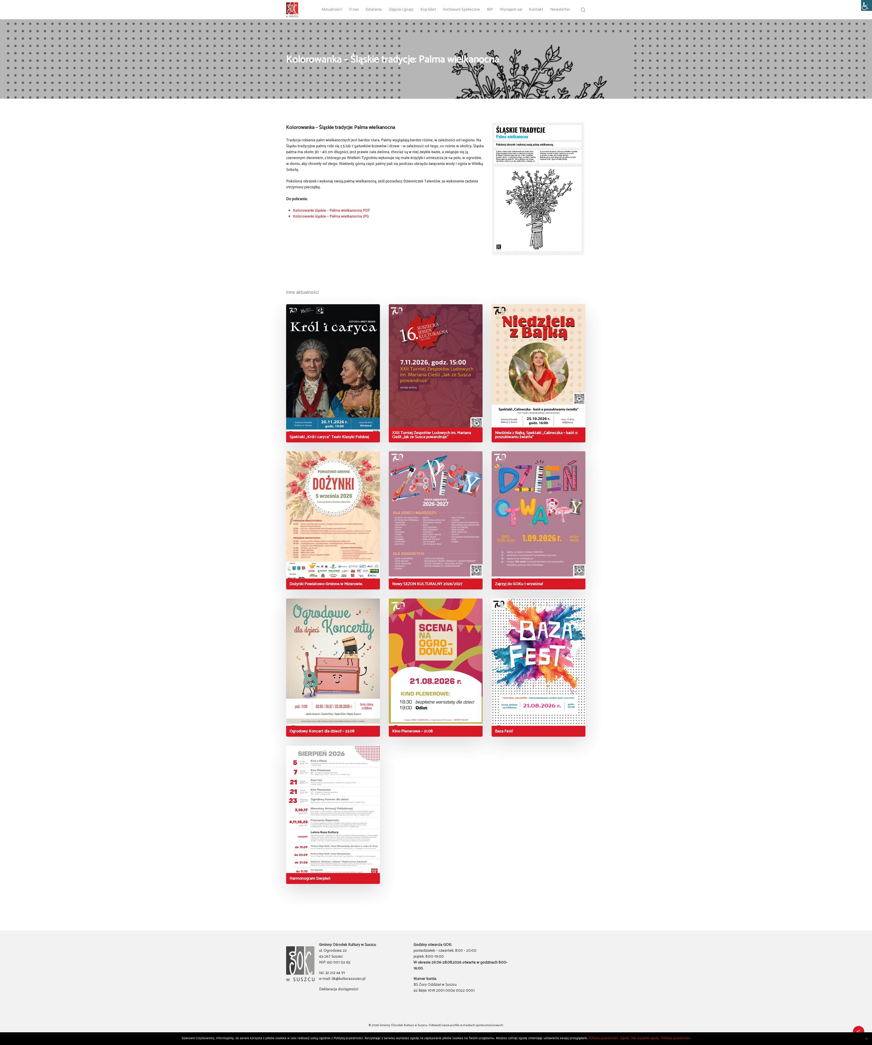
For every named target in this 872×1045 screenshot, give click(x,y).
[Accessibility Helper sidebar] (866, 5)
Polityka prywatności (603, 1038)
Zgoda (624, 1038)
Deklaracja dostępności (338, 989)
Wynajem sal (511, 9)
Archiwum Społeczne (461, 9)
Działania (374, 9)
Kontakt (536, 9)
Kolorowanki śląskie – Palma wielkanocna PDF (331, 210)
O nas (354, 9)
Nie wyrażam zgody (645, 1038)
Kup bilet (428, 9)
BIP (490, 9)
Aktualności (331, 9)
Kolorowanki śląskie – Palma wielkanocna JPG (331, 216)
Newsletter (560, 9)
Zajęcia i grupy (401, 9)
